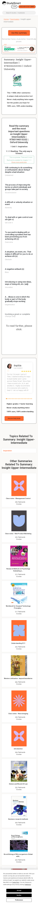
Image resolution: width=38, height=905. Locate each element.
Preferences (19, 900)
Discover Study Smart (27, 6)
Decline (19, 895)
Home (6, 19)
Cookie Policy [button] (15, 882)
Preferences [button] (28, 884)
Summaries (14, 19)
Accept (19, 890)
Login (14, 6)
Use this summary (19, 33)
